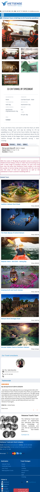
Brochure (6, 482)
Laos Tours (5, 468)
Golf (22, 475)
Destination (4, 461)
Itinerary (12, 144)
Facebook (6, 484)
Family (23, 466)
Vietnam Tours (6, 464)
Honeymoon (25, 470)
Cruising (23, 477)
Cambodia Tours (6, 466)
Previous (33, 410)
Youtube (5, 489)
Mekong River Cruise (7, 470)
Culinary (23, 468)
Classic (23, 464)
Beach (23, 472)
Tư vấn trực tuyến (23, 490)
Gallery (25, 144)
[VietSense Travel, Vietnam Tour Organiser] (1, 18)
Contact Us (25, 435)
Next (37, 410)
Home (20, 6)
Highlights (4, 144)
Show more (4, 408)
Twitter (6, 486)
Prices (18, 144)
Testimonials (6, 381)
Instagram (6, 491)
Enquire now (32, 144)
